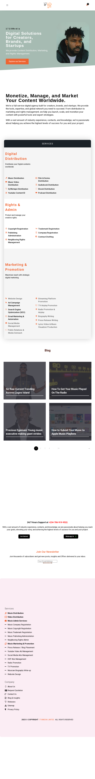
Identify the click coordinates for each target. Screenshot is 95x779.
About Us (11, 686)
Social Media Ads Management (20, 655)
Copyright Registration (18, 229)
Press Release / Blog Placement (21, 647)
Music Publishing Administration (21, 636)
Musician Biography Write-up (19, 670)
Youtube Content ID (16, 193)
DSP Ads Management (17, 659)
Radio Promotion (14, 663)
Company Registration (48, 233)
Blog (48, 350)
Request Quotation (15, 690)
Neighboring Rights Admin (18, 640)
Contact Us (12, 694)
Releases (11, 702)
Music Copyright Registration (19, 628)
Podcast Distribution (47, 193)
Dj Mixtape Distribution (18, 189)
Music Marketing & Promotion (21, 644)
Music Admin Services (17, 621)
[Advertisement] (47, 487)
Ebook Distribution (46, 189)
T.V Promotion (13, 666)
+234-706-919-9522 (58, 522)
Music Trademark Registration (20, 632)
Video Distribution (15, 617)
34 (58, 448)
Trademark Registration (48, 229)
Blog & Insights (14, 698)
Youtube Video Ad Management (20, 651)
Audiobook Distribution (48, 185)
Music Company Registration (19, 625)
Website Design (14, 674)
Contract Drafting (46, 237)
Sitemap (11, 706)
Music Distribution (16, 178)
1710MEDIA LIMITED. (46, 720)
